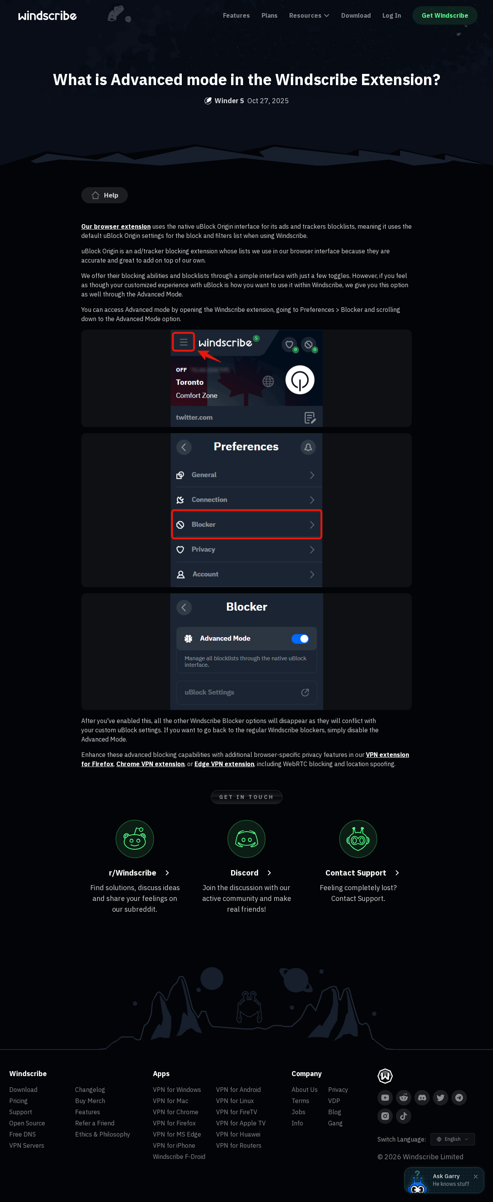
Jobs (298, 1112)
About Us (305, 1089)
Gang (335, 1123)
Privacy (338, 1089)
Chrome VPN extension (150, 764)
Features (236, 15)
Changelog (90, 1089)
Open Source (27, 1123)
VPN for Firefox (174, 1123)
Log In (391, 15)
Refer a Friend (94, 1123)
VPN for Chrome (175, 1112)
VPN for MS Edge (177, 1134)
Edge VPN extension (224, 764)
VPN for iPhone (174, 1145)
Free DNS (22, 1134)
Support (20, 1112)
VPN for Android (238, 1089)
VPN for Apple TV (241, 1123)
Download (356, 15)
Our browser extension (116, 226)
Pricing (18, 1101)
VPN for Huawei (238, 1134)
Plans (270, 15)
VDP (334, 1101)
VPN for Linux (235, 1101)
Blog (334, 1112)
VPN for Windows (177, 1089)
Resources (305, 15)
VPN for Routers (239, 1145)
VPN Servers (26, 1145)
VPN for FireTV (236, 1112)
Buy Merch (90, 1101)
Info (297, 1123)
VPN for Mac (170, 1101)
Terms (300, 1101)
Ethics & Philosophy (102, 1134)
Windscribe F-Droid (179, 1156)
